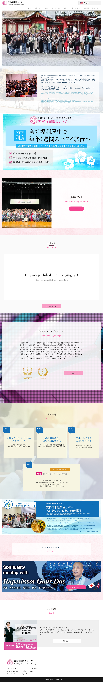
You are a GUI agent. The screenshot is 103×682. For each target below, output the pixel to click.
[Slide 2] (51, 587)
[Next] (96, 576)
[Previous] (7, 576)
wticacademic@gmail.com (21, 674)
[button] (37, 8)
